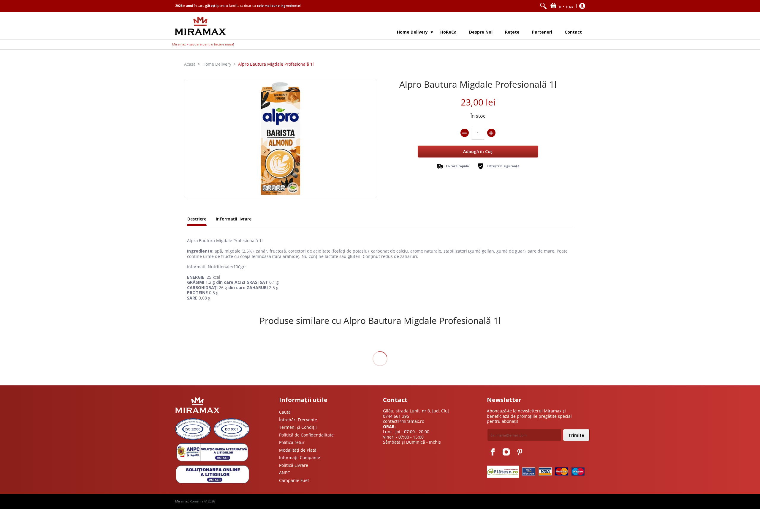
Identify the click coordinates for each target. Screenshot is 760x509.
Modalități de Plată (297, 450)
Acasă (190, 64)
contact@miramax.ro (403, 421)
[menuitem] (543, 6)
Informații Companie (299, 457)
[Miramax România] (200, 26)
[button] (562, 5)
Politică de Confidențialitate (306, 435)
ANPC (284, 472)
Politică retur (292, 442)
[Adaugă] (491, 133)
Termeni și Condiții (298, 427)
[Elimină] (464, 133)
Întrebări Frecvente (298, 420)
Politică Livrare (293, 465)
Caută (285, 412)
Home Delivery (216, 64)
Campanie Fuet (294, 480)
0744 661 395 (396, 416)
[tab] (197, 219)
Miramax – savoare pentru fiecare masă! (203, 44)
